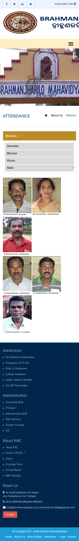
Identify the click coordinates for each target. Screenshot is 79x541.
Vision (11, 160)
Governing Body (15, 402)
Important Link (64, 4)
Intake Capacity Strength (19, 380)
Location (10, 514)
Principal (10, 408)
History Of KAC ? (15, 453)
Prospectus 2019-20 (17, 363)
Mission (12, 153)
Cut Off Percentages (17, 385)
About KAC (12, 447)
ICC (8, 430)
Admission (50, 536)
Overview (12, 146)
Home (8, 536)
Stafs (10, 167)
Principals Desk (14, 464)
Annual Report (13, 470)
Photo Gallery (34, 536)
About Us (57, 115)
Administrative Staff (16, 414)
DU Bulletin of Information (20, 357)
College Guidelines (16, 374)
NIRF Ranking (13, 476)
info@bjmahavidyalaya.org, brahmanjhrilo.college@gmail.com (41, 507)
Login (62, 536)
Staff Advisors (13, 419)
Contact (71, 536)
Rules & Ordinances (16, 368)
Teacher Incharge (15, 425)
